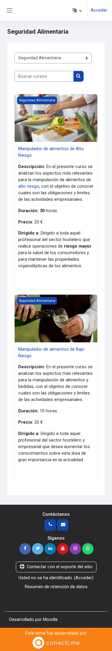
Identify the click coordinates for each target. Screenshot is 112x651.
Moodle (50, 619)
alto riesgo (28, 186)
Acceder (99, 10)
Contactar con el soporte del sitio (60, 566)
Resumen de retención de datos (56, 586)
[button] (77, 10)
